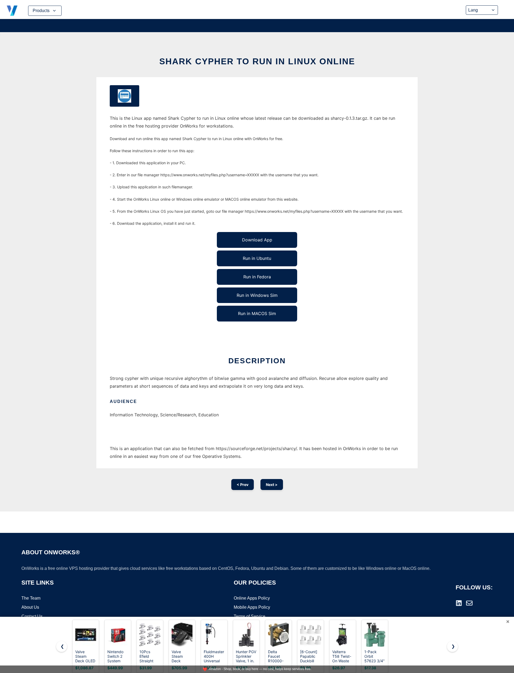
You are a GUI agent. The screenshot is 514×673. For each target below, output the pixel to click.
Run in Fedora (257, 276)
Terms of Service (249, 616)
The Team (30, 598)
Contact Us (32, 616)
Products (41, 10)
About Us (30, 607)
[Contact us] (469, 603)
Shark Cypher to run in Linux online (257, 61)
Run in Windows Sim (257, 295)
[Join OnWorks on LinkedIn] (459, 603)
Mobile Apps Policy (252, 607)
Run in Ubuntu (257, 258)
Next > (272, 484)
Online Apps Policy (252, 598)
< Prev (242, 484)
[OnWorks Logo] (12, 11)
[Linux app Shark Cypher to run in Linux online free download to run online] (124, 96)
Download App (257, 239)
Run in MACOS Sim (257, 313)
